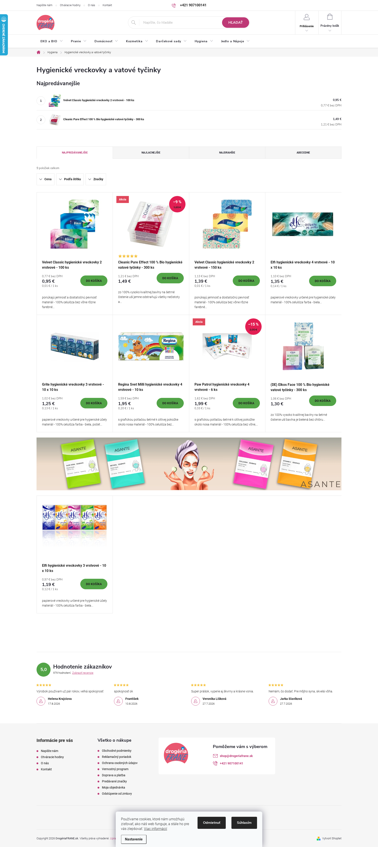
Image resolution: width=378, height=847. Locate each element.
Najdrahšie (227, 152)
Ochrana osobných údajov (120, 763)
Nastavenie (134, 839)
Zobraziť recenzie (82, 672)
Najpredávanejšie (75, 152)
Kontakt (107, 5)
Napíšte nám (44, 5)
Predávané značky (114, 781)
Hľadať (235, 22)
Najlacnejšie (151, 152)
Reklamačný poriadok (116, 757)
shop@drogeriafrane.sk (236, 756)
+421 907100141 (231, 763)
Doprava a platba (113, 775)
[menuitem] (52, 41)
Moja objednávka (113, 787)
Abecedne (303, 152)
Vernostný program (115, 769)
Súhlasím (244, 822)
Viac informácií (155, 829)
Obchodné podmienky (116, 750)
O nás (91, 5)
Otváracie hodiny (70, 5)
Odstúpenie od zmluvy (117, 793)
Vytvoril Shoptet (331, 838)
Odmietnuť (211, 822)
